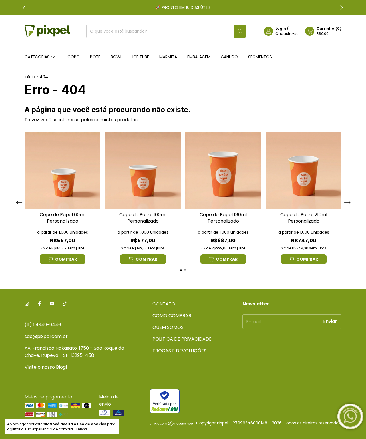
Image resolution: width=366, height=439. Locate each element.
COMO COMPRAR (171, 315)
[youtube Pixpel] (52, 303)
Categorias (37, 57)
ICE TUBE (140, 57)
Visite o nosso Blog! (46, 367)
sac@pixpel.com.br (46, 336)
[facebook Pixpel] (39, 303)
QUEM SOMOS (168, 327)
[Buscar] (240, 31)
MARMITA (168, 57)
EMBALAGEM (198, 57)
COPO (73, 57)
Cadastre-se (286, 33)
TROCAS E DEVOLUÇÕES (179, 350)
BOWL (116, 57)
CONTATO (163, 304)
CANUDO (229, 57)
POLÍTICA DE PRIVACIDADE (182, 339)
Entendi (82, 429)
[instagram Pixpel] (27, 303)
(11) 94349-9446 (43, 324)
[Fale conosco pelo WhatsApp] (350, 416)
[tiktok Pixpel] (64, 303)
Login (280, 28)
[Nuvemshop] (172, 424)
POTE (95, 57)
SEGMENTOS (260, 57)
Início (30, 77)
